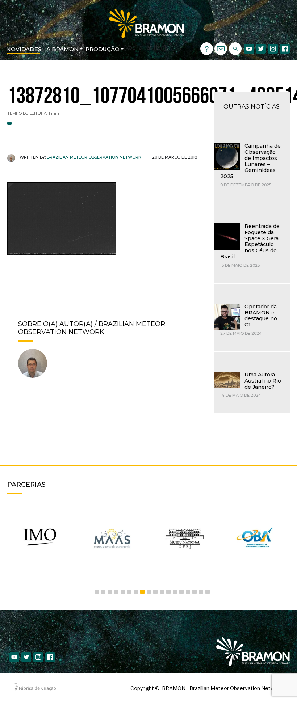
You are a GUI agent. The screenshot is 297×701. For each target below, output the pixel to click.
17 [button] (201, 592)
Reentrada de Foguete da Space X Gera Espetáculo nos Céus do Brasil (250, 241)
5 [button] (123, 592)
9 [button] (149, 592)
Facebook (285, 49)
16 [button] (194, 592)
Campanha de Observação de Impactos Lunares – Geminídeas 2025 (250, 161)
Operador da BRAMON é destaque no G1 (260, 315)
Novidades (23, 49)
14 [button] (181, 592)
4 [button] (116, 592)
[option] (39, 537)
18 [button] (207, 592)
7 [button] (136, 592)
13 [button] (175, 592)
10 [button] (155, 592)
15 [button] (188, 592)
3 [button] (110, 592)
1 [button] (97, 592)
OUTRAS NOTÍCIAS (251, 106)
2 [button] (103, 592)
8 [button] (142, 592)
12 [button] (168, 592)
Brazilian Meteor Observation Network (94, 157)
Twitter (261, 49)
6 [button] (129, 592)
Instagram (273, 49)
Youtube (249, 49)
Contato (220, 48)
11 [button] (162, 592)
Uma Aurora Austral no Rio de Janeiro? (262, 380)
